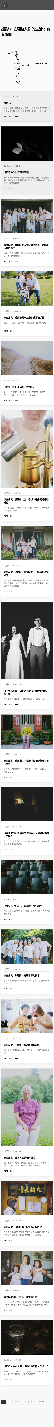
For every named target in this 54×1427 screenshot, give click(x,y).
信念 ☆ (7, 103)
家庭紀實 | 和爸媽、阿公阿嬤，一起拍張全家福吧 (26, 574)
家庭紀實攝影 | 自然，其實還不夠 (20, 1297)
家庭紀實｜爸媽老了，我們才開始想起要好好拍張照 (26, 762)
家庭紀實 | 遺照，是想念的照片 (19, 1157)
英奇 (8, 97)
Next (16, 1402)
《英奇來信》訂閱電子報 (16, 172)
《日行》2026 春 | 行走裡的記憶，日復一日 (26, 1366)
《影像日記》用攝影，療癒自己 (19, 387)
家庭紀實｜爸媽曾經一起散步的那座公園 (24, 317)
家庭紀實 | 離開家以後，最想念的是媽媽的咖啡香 (26, 501)
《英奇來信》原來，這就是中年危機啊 (23, 906)
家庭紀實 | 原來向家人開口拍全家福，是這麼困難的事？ (26, 247)
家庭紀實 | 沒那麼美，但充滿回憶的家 (23, 1227)
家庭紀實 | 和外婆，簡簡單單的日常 (22, 975)
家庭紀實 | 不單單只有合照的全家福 (22, 1045)
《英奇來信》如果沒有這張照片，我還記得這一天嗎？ (26, 835)
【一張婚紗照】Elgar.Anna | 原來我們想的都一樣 (26, 692)
